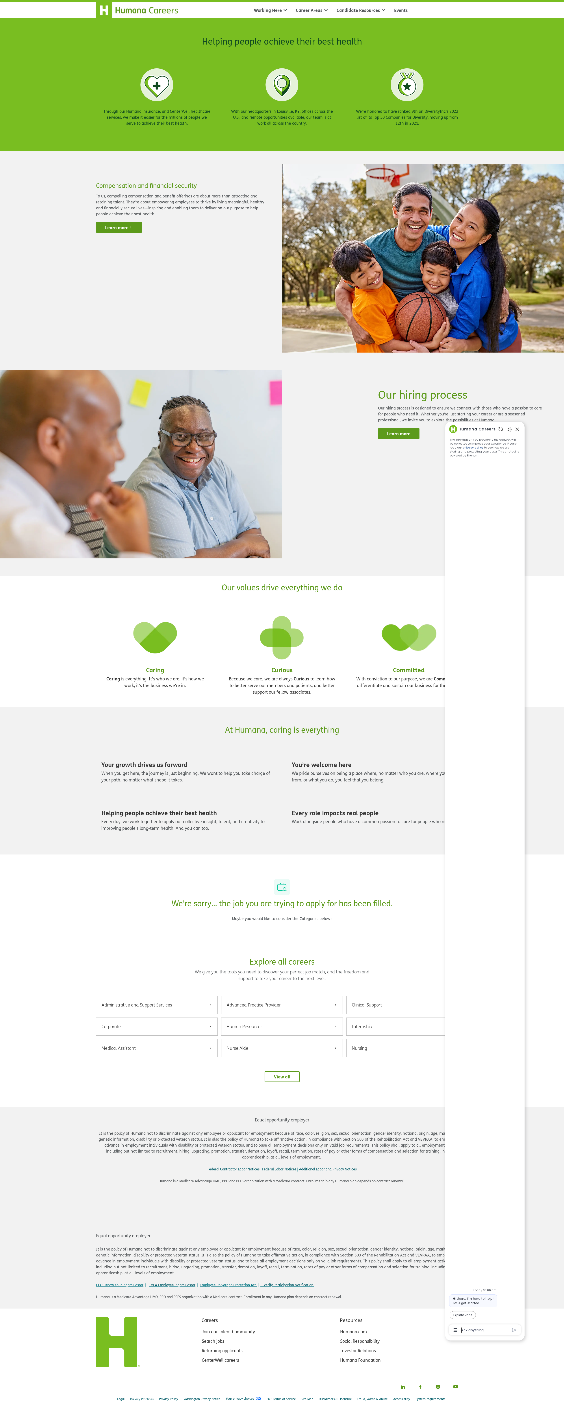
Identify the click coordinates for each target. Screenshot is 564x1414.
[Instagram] (438, 1386)
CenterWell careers (220, 1360)
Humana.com (353, 1332)
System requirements (430, 1399)
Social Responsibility (360, 1341)
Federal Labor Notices (279, 1169)
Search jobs (213, 1341)
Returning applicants (222, 1351)
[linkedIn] (402, 1386)
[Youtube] (455, 1386)
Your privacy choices (240, 1398)
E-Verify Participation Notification (286, 1285)
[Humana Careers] (139, 9)
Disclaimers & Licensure (335, 1399)
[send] (514, 1330)
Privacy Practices (142, 1399)
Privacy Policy (168, 1399)
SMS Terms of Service (281, 1399)
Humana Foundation (360, 1360)
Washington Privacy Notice (202, 1399)
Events (401, 10)
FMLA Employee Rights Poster (172, 1285)
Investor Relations (358, 1351)
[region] (485, 879)
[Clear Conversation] (500, 429)
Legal (121, 1399)
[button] (282, 1076)
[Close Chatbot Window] (517, 429)
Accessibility (401, 1399)
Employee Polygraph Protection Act (228, 1285)
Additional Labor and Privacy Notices (328, 1169)
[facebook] (420, 1386)
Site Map (307, 1399)
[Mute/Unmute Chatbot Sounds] (509, 429)
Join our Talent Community (228, 1332)
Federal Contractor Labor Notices (234, 1169)
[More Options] (455, 1330)
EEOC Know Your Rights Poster (119, 1285)
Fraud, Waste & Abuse (372, 1399)
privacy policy (473, 447)
